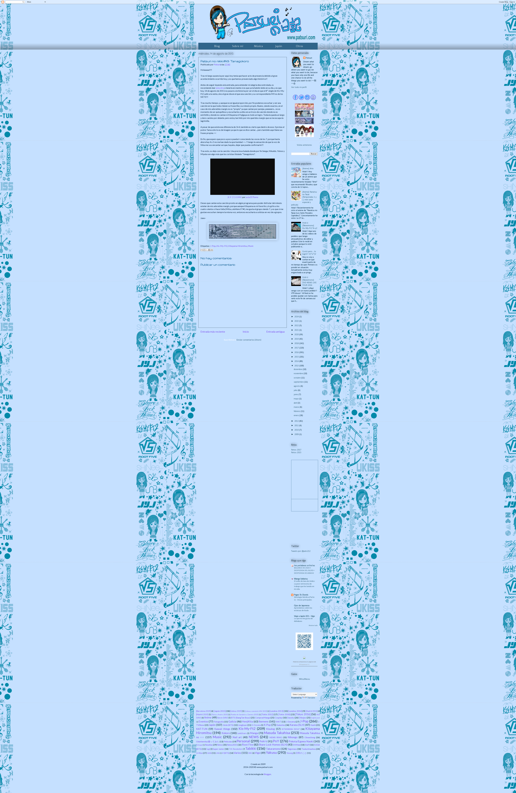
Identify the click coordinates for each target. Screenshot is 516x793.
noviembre (299, 374)
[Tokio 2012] (267, 714)
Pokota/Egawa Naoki (301, 741)
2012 (296, 421)
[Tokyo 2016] (302, 714)
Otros (299, 46)
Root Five (247, 744)
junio (296, 394)
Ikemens (263, 721)
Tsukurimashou (309, 749)
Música (258, 46)
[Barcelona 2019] (203, 711)
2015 (296, 357)
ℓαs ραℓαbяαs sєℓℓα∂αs (304, 566)
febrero (297, 411)
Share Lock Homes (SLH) (273, 744)
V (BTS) (225, 753)
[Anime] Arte (307, 169)
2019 (296, 339)
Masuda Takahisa (277, 733)
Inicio (246, 331)
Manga (254, 733)
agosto (297, 386)
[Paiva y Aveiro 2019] (219, 714)
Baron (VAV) (222, 718)
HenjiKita (247, 721)
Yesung (289, 753)
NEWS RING (275, 737)
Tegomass (292, 749)
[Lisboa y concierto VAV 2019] (256, 711)
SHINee (296, 744)
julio (296, 390)
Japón (278, 46)
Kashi (313, 725)
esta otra (220, 88)
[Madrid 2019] (202, 714)
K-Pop (267, 724)
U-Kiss (199, 753)
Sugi (208, 749)
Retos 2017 (296, 450)
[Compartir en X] (206, 250)
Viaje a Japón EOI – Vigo (304, 616)
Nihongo (293, 737)
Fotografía (219, 721)
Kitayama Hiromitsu (237, 246)
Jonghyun (242, 725)
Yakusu (271, 752)
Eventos (203, 721)
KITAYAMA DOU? (291, 729)
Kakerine (281, 725)
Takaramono (273, 748)
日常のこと (301, 753)
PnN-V (263, 741)
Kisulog (270, 728)
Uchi (209, 753)
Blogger (267, 774)
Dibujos (302, 717)
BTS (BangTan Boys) (240, 717)
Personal (243, 741)
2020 (296, 335)
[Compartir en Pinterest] (212, 250)
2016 (296, 352)
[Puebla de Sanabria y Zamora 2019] (244, 714)
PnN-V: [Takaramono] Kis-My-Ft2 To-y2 (309, 225)
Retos (220, 744)
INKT (278, 721)
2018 (296, 343)
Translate (311, 698)
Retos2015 (232, 744)
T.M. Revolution (235, 749)
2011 (296, 426)
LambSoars (242, 733)
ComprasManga (262, 717)
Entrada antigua (275, 331)
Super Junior (218, 749)
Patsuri (309, 58)
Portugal (199, 745)
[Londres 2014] (295, 711)
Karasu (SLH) (297, 724)
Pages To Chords (301, 595)
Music (251, 246)
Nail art (237, 737)
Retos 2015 (296, 453)
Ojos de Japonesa (301, 606)
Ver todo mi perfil (299, 87)
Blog (217, 46)
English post (315, 718)
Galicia (232, 721)
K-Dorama (256, 725)
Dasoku (290, 717)
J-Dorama (290, 721)
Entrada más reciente (212, 331)
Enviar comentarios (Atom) (248, 339)
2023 (296, 321)
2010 (296, 430)
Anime (208, 717)
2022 (296, 326)
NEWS (254, 737)
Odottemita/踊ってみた (207, 741)
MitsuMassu (304, 679)
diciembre (298, 369)
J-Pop (213, 246)
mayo (296, 399)
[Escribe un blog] (204, 250)
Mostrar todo (313, 625)
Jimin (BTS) (228, 725)
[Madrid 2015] (311, 711)
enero (296, 415)
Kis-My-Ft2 (221, 246)
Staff (307, 744)
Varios (237, 752)
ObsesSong (309, 737)
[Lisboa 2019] (236, 711)
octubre (297, 378)
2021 (296, 330)
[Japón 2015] (220, 711)
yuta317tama (252, 197)
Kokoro (226, 733)
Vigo (257, 752)
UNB (217, 753)
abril (296, 403)
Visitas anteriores (304, 145)
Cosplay (278, 717)
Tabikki (250, 748)
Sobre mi (237, 46)
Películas (228, 741)
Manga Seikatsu (301, 579)
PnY (276, 741)
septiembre (299, 382)
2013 (296, 366)
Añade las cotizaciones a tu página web (304, 662)
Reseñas (209, 744)
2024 (296, 317)
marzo (297, 407)
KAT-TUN (201, 728)
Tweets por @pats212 (300, 551)
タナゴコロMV (234, 197)
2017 (296, 348)
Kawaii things (222, 728)
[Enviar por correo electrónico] (201, 250)
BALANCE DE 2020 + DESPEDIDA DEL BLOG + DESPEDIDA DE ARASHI (304, 570)
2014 (296, 361)
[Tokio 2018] (284, 714)
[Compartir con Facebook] (209, 250)
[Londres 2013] (276, 711)
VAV (250, 753)
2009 (296, 434)
